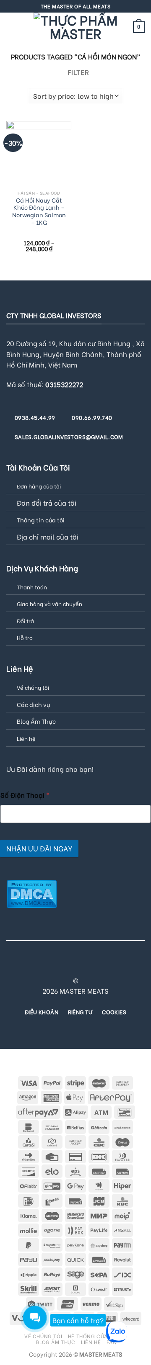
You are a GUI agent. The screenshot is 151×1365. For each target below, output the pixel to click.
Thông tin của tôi (41, 519)
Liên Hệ (91, 1341)
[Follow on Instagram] (39, 965)
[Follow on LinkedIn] (111, 965)
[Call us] (80, 965)
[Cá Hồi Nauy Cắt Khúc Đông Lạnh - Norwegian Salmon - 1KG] (38, 153)
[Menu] (11, 27)
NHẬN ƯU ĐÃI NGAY (39, 848)
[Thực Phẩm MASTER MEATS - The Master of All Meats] (75, 27)
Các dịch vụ (33, 704)
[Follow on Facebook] (29, 965)
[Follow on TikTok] (50, 965)
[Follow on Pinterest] (91, 965)
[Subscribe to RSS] (101, 965)
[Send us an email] (70, 965)
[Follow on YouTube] (121, 965)
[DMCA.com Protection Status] (31, 892)
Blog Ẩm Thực (36, 721)
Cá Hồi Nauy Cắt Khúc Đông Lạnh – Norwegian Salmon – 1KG (39, 211)
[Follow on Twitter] (60, 965)
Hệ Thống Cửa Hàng (96, 1335)
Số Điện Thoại (24, 795)
